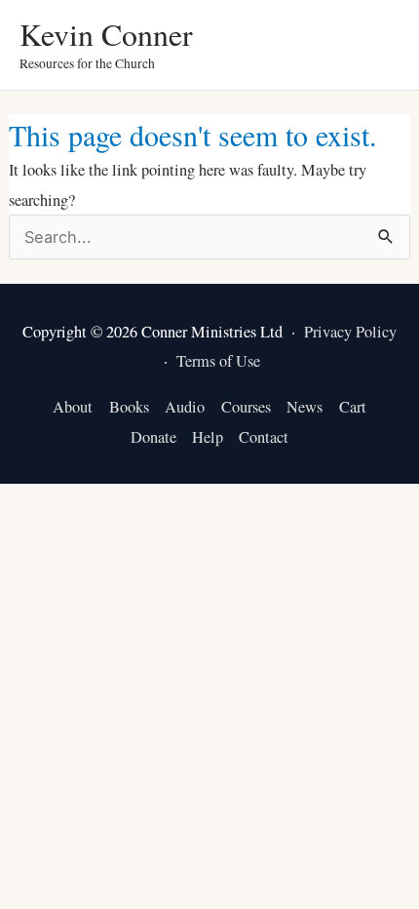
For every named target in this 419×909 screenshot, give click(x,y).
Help (207, 437)
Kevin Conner (106, 34)
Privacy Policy (350, 331)
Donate (153, 437)
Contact (263, 437)
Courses (246, 406)
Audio (185, 406)
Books (129, 406)
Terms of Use (218, 361)
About (73, 406)
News (304, 406)
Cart (352, 406)
